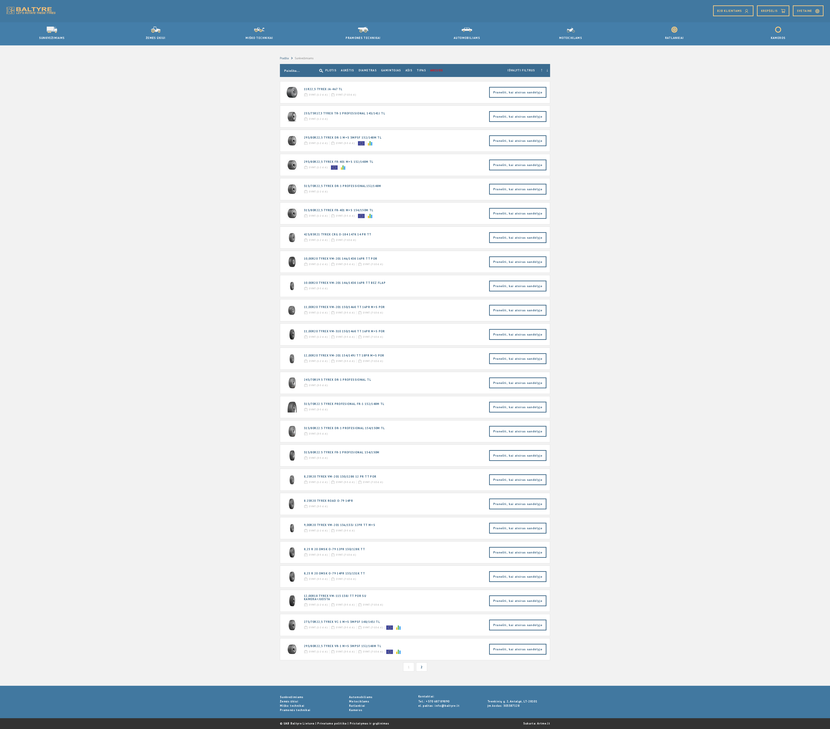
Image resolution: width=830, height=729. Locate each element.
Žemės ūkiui (155, 38)
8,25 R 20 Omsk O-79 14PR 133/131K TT (334, 573)
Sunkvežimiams (52, 38)
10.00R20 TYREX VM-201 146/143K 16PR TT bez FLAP (345, 283)
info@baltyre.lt (447, 706)
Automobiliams (467, 38)
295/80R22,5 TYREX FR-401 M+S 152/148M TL (339, 162)
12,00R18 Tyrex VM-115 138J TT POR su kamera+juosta (335, 597)
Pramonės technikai (363, 38)
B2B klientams (730, 11)
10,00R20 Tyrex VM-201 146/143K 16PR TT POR (340, 259)
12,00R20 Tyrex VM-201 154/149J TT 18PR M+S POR (344, 355)
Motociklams (570, 38)
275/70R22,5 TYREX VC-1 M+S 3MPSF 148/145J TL (342, 622)
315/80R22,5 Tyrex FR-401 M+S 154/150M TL (339, 210)
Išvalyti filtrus (521, 70)
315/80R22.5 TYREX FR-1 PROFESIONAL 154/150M (342, 452)
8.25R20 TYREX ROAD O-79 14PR (328, 501)
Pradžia (284, 58)
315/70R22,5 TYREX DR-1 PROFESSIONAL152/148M (342, 186)
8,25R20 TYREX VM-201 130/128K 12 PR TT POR (340, 476)
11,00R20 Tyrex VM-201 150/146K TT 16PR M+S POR (344, 307)
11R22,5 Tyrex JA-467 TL (323, 89)
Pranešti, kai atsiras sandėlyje (517, 92)
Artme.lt (543, 723)
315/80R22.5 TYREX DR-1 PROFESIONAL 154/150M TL (344, 428)
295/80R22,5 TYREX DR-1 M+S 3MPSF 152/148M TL (343, 137)
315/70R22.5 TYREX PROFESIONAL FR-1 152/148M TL (344, 404)
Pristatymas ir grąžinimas (369, 723)
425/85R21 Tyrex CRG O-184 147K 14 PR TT (337, 234)
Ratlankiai (674, 38)
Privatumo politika (331, 723)
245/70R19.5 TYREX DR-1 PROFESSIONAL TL (337, 380)
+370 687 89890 (437, 701)
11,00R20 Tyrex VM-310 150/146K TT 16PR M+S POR (344, 331)
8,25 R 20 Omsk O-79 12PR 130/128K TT (334, 549)
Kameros (778, 38)
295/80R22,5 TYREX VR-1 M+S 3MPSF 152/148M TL (342, 646)
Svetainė (805, 11)
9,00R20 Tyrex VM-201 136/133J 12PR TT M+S (339, 525)
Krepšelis (769, 11)
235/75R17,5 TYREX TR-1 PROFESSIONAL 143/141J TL (344, 113)
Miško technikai (259, 38)
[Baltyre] (31, 11)
